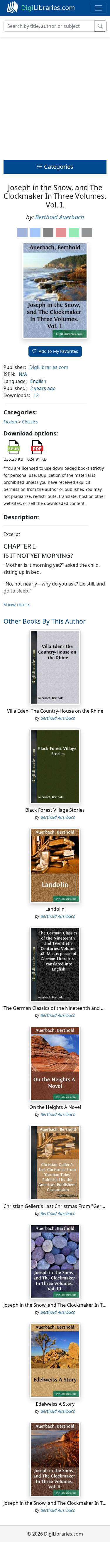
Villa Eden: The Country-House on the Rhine (55, 711)
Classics (30, 421)
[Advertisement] (55, 97)
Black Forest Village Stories (55, 810)
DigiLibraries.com (48, 367)
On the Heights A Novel (55, 1107)
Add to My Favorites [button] (58, 351)
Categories (58, 167)
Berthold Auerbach (59, 217)
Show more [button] (16, 604)
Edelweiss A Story (55, 1404)
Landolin (55, 909)
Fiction (10, 421)
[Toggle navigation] (98, 8)
